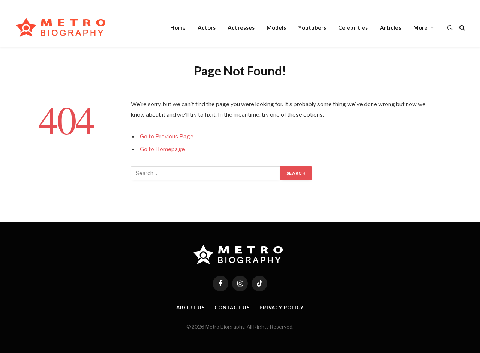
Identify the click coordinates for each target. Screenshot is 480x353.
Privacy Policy (282, 308)
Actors (207, 27)
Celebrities (353, 27)
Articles (390, 27)
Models (276, 27)
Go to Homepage (162, 149)
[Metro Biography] (63, 27)
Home (178, 27)
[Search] (461, 27)
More (420, 27)
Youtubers (312, 27)
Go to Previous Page (167, 136)
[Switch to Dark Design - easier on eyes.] (450, 27)
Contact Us (232, 308)
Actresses (241, 27)
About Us (190, 308)
